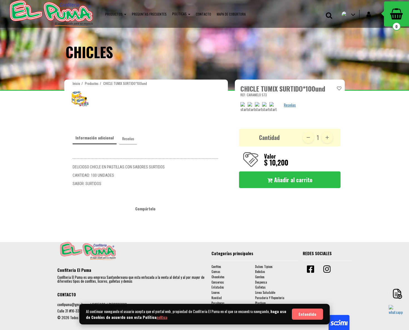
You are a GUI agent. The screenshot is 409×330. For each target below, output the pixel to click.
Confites (216, 266)
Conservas (217, 282)
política (161, 317)
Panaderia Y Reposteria (269, 297)
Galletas (260, 287)
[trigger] (397, 293)
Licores (215, 292)
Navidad (216, 297)
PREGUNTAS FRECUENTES (149, 14)
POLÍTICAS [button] (180, 13)
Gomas (215, 271)
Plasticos (260, 303)
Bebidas (260, 271)
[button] (115, 14)
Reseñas (290, 105)
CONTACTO (203, 14)
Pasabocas (218, 303)
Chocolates (218, 277)
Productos (91, 83)
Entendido (307, 314)
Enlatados (217, 287)
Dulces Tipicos (264, 266)
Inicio (76, 83)
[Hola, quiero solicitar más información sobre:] (397, 313)
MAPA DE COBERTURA (231, 14)
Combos (260, 277)
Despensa (261, 282)
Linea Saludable (265, 292)
